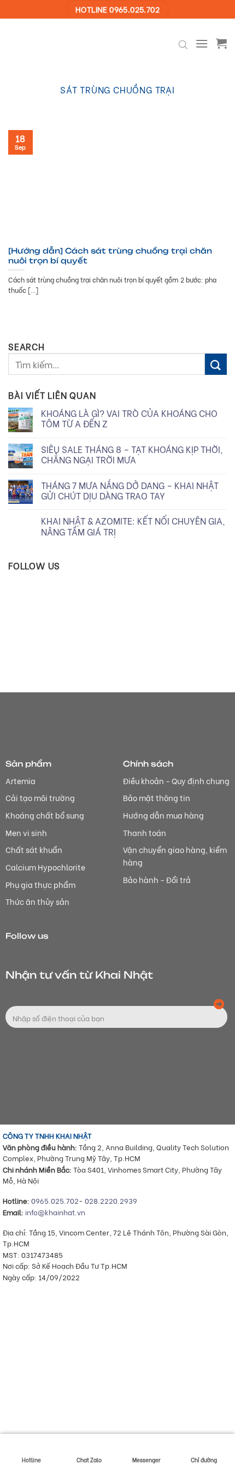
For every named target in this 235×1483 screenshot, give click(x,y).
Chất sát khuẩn (33, 849)
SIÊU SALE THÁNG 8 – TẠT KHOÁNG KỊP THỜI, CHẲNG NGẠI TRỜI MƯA (132, 454)
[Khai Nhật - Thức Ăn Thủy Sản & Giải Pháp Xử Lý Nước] (49, 43)
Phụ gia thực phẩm (40, 884)
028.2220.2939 (111, 1200)
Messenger (146, 1460)
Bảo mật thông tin (156, 797)
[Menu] (201, 43)
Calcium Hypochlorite (45, 867)
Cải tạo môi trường (40, 797)
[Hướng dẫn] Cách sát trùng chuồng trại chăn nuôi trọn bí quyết (110, 255)
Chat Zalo (89, 1460)
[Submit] (216, 364)
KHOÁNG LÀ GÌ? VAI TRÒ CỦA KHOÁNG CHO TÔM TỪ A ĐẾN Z (129, 418)
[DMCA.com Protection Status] (85, 1417)
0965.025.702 (55, 1200)
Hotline (31, 1460)
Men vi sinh (26, 832)
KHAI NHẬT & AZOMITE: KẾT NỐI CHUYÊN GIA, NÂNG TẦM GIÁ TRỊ (133, 525)
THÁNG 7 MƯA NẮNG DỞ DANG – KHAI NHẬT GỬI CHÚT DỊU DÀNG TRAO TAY (130, 490)
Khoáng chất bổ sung (44, 815)
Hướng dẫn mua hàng (163, 815)
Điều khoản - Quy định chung (176, 780)
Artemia (20, 780)
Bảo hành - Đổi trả (157, 879)
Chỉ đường (204, 1460)
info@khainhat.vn (55, 1212)
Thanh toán (144, 832)
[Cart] (221, 43)
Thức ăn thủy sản (37, 901)
